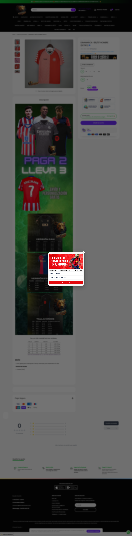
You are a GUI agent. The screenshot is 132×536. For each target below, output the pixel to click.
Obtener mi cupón (66, 282)
